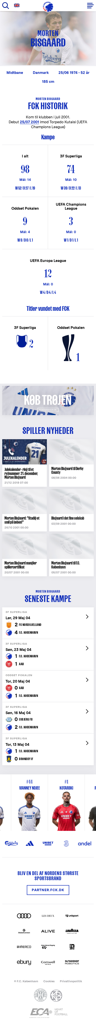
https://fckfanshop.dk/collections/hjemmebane (48, 388)
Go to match (48, 609)
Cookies (49, 981)
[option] (66, 802)
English (17, 5)
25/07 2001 (29, 122)
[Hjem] (48, 6)
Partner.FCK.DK (48, 890)
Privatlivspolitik (71, 981)
